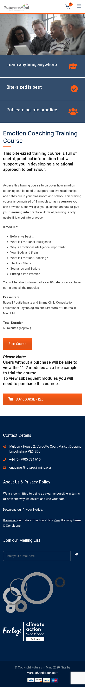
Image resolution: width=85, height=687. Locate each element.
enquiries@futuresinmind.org (30, 467)
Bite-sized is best (24, 87)
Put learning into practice (31, 109)
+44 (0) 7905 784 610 (25, 459)
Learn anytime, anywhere (31, 64)
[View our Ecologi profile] (23, 631)
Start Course (17, 344)
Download (10, 509)
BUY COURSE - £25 (30, 399)
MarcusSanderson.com (42, 673)
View (57, 520)
